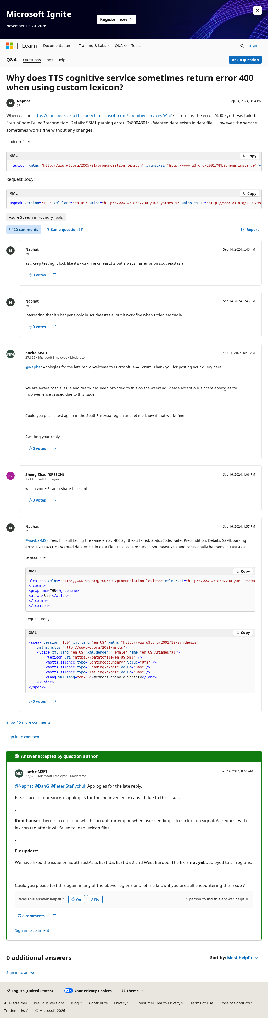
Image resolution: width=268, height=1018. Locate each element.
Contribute (98, 1002)
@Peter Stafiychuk (68, 786)
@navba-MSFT (38, 540)
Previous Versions (49, 1002)
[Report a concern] (54, 275)
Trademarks (14, 1010)
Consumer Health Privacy (158, 1002)
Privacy (120, 1002)
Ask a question (245, 59)
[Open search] (242, 45)
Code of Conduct (234, 1002)
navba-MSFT (36, 352)
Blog (75, 1002)
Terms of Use (202, 1002)
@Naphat (33, 366)
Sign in (255, 45)
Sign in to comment (23, 736)
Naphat (23, 100)
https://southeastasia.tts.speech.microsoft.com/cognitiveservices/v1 (100, 115)
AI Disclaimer (15, 1002)
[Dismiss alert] (257, 10)
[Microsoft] (9, 45)
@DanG (41, 786)
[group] (134, 165)
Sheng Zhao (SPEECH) (44, 474)
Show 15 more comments (28, 722)
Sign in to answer (21, 972)
